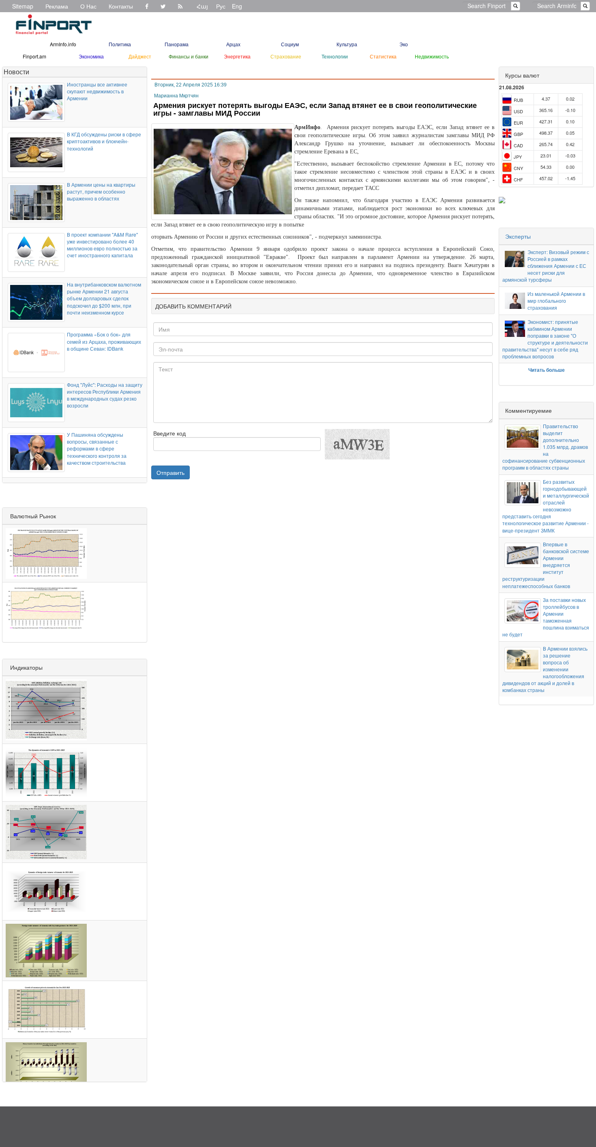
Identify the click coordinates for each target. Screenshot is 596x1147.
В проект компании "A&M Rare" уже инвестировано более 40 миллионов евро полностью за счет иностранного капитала (102, 245)
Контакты (121, 6)
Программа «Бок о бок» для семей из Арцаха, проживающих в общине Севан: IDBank (104, 341)
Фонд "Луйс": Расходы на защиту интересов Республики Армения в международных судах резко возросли (104, 395)
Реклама (56, 6)
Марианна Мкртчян (176, 96)
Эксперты (518, 236)
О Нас (88, 6)
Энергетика (237, 56)
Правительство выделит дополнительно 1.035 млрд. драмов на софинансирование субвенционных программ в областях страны (545, 447)
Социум (290, 44)
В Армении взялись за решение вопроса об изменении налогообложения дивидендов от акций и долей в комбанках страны (544, 669)
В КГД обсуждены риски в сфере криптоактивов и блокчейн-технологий (104, 141)
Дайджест (140, 56)
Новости (16, 71)
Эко (403, 44)
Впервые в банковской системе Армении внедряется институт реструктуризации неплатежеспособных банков (545, 565)
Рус (220, 6)
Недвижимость (432, 56)
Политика (120, 44)
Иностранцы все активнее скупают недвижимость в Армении (97, 91)
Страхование (285, 56)
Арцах (233, 44)
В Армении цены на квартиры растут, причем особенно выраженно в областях (101, 191)
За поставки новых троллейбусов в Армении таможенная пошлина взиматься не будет (545, 617)
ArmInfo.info (63, 44)
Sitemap (22, 6)
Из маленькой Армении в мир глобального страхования (556, 300)
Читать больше (546, 369)
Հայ (202, 6)
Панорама (177, 44)
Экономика (91, 56)
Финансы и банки (188, 56)
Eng (237, 6)
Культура (347, 44)
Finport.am (34, 56)
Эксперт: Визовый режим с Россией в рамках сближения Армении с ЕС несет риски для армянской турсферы (545, 265)
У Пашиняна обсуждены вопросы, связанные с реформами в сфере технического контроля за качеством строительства (96, 448)
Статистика (383, 56)
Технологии (335, 56)
